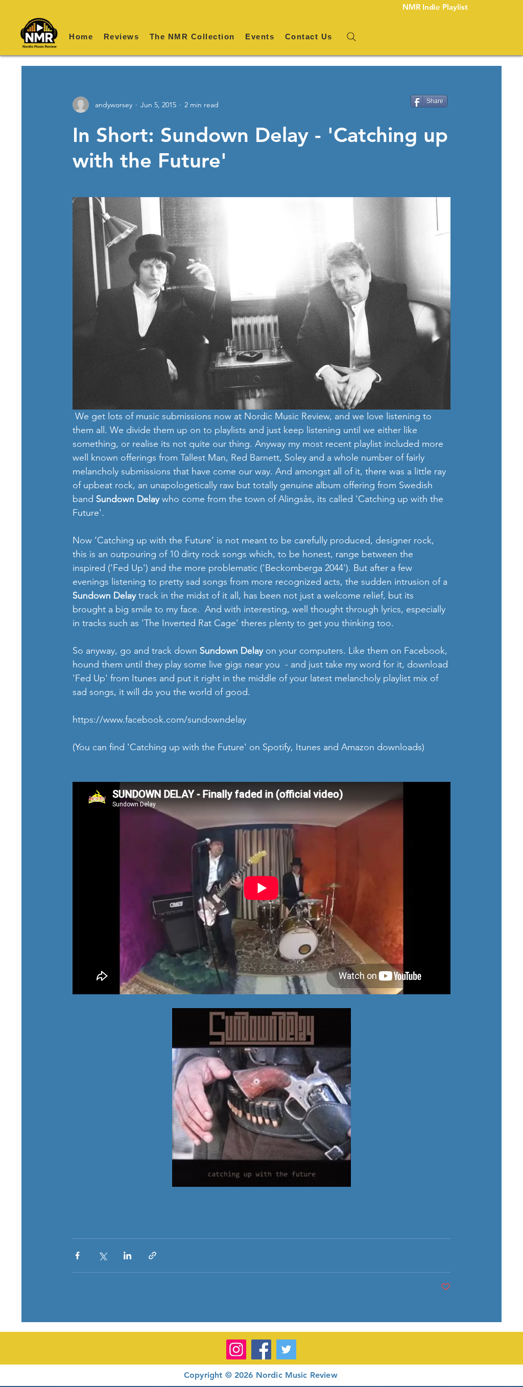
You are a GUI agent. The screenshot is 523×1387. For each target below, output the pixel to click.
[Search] (351, 36)
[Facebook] (261, 1349)
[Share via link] (152, 1255)
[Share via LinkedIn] (127, 1255)
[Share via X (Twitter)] (102, 1255)
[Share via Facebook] (77, 1255)
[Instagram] (236, 1349)
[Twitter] (286, 1349)
